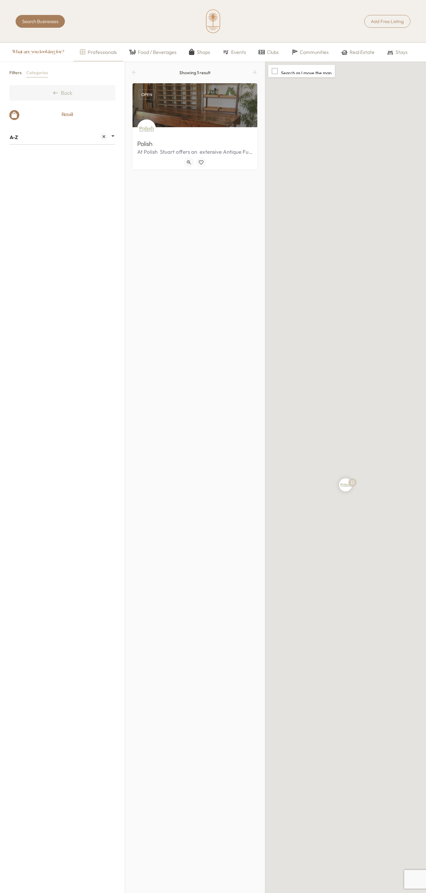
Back (66, 92)
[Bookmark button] (201, 162)
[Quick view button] (189, 162)
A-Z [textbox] (14, 137)
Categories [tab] (37, 72)
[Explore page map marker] (345, 484)
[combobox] (62, 137)
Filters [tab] (15, 72)
